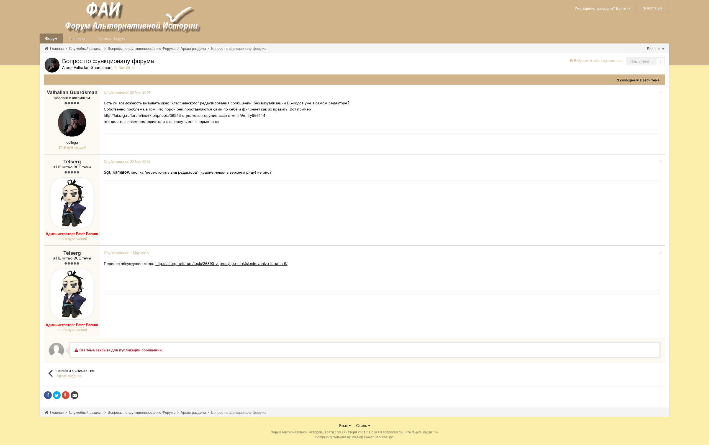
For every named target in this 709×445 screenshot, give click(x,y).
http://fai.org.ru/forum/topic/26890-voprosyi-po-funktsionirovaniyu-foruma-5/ (221, 263)
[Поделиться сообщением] (660, 92)
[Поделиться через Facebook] (48, 395)
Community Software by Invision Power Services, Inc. (354, 436)
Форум (51, 38)
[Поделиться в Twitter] (57, 395)
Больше (654, 48)
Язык (344, 425)
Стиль (362, 425)
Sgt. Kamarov (116, 172)
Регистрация (651, 8)
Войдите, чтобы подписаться (598, 60)
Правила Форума (112, 38)
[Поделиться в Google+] (66, 395)
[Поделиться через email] (74, 395)
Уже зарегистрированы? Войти (601, 8)
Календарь (77, 38)
